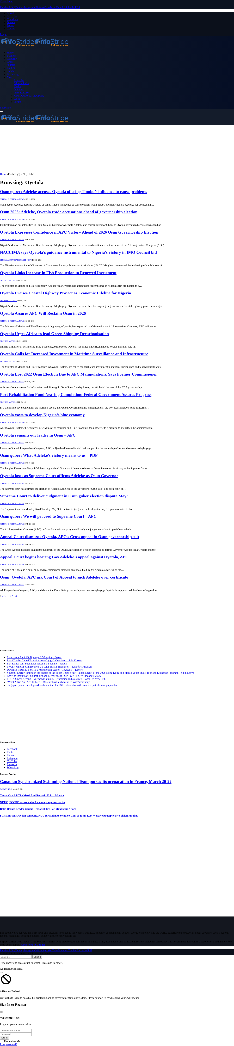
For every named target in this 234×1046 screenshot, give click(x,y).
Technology (13, 74)
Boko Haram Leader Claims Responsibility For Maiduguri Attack (38, 808)
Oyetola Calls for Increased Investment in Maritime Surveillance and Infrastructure (74, 354)
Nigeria (11, 64)
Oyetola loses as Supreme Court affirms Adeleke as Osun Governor (59, 475)
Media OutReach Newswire (29, 95)
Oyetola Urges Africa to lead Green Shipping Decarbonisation (54, 333)
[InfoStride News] (34, 46)
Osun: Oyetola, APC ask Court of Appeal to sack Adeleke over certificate (64, 577)
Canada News (6, 789)
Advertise (12, 16)
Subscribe (5, 107)
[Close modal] (1, 972)
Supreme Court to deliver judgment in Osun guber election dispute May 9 (65, 496)
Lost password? (8, 1044)
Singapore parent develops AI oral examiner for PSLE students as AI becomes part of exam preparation (62, 685)
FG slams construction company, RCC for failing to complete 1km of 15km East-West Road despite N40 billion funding (69, 815)
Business (11, 55)
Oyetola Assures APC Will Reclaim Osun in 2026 (43, 313)
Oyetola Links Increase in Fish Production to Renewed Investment (58, 272)
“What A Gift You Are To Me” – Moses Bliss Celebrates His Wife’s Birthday (48, 682)
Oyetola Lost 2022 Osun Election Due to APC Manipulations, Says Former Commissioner (78, 374)
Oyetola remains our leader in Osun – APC (38, 435)
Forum (10, 25)
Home (10, 52)
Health (17, 86)
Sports (10, 71)
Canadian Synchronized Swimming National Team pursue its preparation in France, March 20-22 (85, 781)
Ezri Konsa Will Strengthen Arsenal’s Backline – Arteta (37, 663)
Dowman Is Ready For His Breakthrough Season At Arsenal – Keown (45, 669)
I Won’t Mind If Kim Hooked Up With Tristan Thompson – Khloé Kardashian (49, 666)
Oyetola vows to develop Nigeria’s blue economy (42, 415)
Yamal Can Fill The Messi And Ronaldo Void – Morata (32, 795)
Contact (11, 28)
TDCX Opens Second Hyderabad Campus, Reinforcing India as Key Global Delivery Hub (56, 678)
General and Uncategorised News (16, 260)
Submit (37, 957)
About (10, 13)
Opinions (19, 89)
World (17, 98)
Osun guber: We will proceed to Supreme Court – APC (48, 516)
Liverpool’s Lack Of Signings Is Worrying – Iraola (34, 657)
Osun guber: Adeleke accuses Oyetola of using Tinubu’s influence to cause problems (73, 191)
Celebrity (12, 58)
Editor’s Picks (21, 83)
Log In (4, 1037)
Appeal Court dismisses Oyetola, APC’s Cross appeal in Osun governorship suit (69, 536)
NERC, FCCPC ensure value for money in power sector (32, 802)
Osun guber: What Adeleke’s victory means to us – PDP (49, 455)
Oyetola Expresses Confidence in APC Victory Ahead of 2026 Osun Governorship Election (79, 232)
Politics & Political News (12, 199)
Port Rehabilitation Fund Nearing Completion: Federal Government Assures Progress (75, 394)
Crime (10, 61)
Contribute (12, 19)
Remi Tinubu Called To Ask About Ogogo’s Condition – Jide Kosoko (44, 660)
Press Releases (21, 92)
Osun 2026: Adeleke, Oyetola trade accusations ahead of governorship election (68, 212)
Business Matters (8, 280)
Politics (11, 67)
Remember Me (12, 1041)
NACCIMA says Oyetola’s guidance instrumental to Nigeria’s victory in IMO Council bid (78, 252)
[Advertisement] (103, 149)
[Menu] (1, 111)
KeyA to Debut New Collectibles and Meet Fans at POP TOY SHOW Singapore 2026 (54, 675)
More (10, 77)
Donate (11, 22)
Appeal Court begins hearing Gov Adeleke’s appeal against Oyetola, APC (64, 557)
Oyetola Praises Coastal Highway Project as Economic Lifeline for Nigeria (65, 293)
